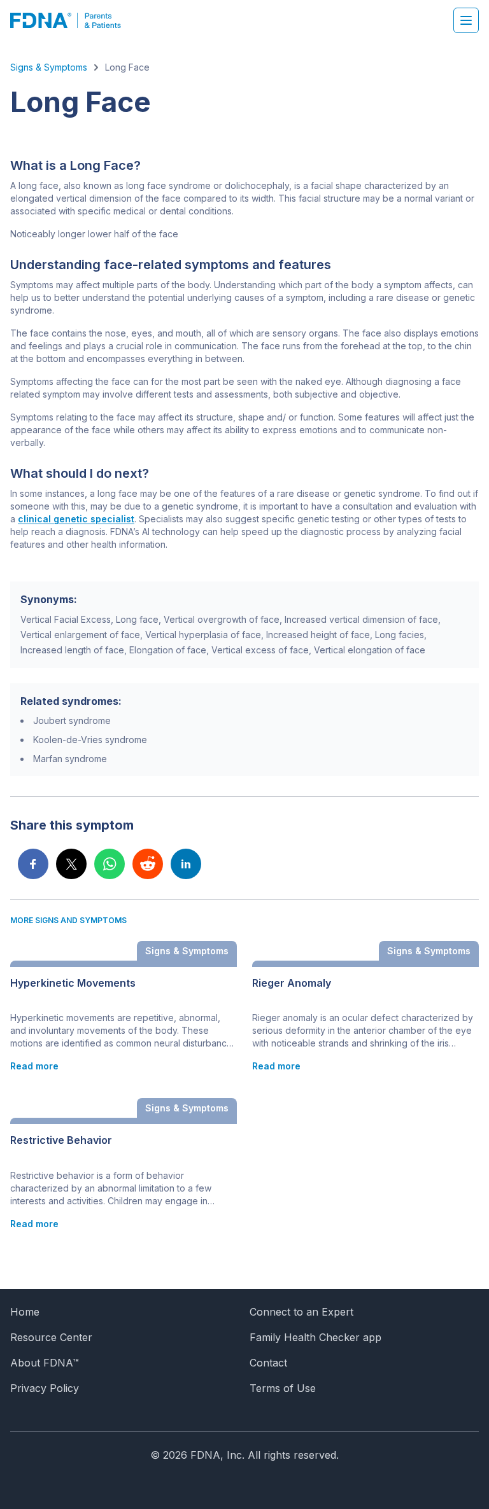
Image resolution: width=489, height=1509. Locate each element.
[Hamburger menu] (466, 20)
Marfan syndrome (70, 758)
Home (24, 1311)
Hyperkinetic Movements (73, 983)
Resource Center (51, 1337)
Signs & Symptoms (48, 67)
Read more (34, 1065)
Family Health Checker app (315, 1337)
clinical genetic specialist (76, 518)
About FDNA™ (44, 1362)
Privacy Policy (44, 1388)
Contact (268, 1362)
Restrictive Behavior (61, 1140)
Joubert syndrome (72, 720)
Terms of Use (283, 1388)
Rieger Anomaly (291, 983)
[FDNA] (72, 20)
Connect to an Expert (301, 1311)
